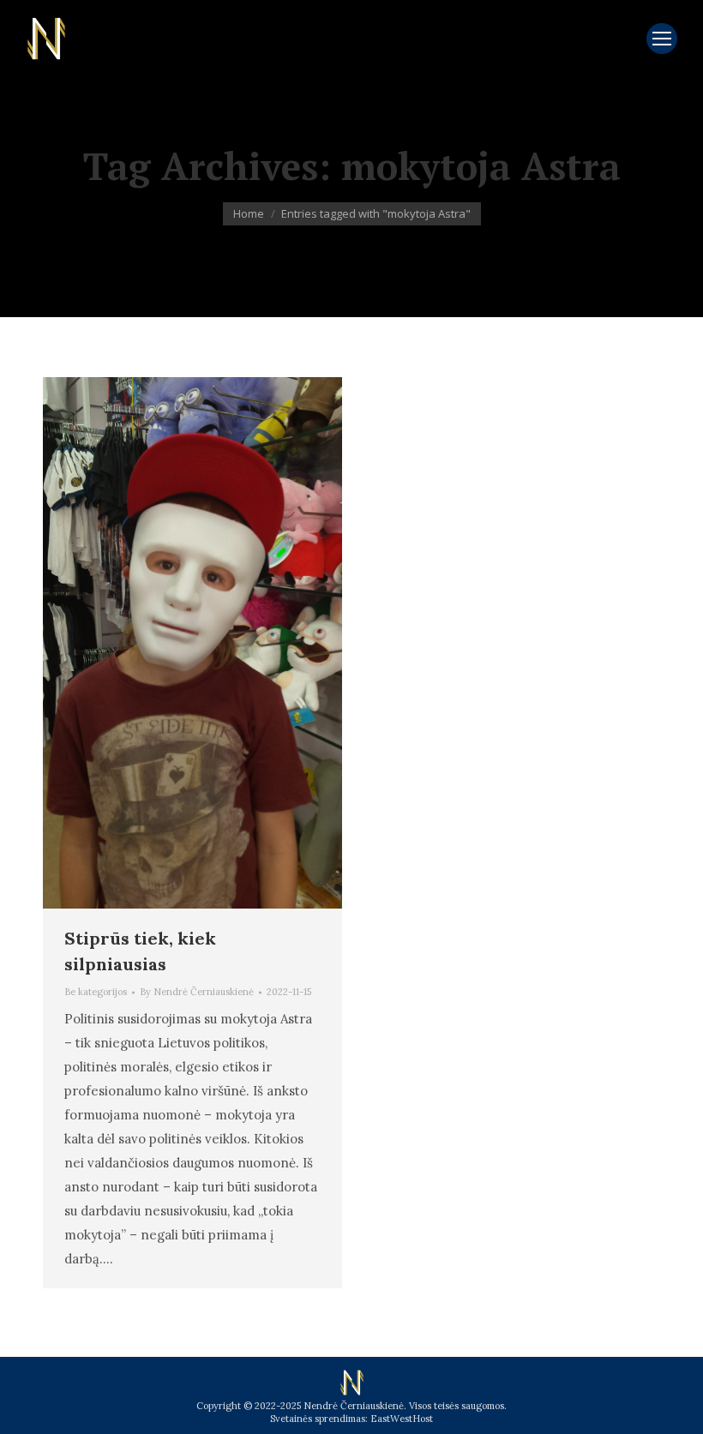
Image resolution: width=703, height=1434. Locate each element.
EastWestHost (401, 1419)
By (197, 992)
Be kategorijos (95, 992)
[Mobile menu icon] (661, 38)
